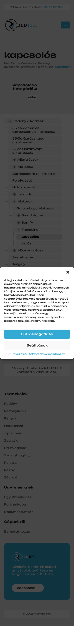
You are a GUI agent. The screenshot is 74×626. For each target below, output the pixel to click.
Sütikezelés (18, 354)
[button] (68, 272)
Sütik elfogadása (37, 334)
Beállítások (37, 345)
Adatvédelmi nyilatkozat (47, 354)
